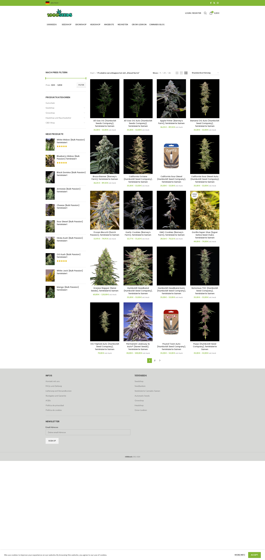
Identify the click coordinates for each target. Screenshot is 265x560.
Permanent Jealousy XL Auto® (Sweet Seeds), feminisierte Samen (138, 346)
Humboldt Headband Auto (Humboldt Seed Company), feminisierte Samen (171, 291)
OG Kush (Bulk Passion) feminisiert (69, 256)
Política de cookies (54, 410)
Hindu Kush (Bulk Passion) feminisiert (70, 239)
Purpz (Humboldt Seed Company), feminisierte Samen (205, 346)
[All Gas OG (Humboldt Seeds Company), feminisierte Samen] (104, 98)
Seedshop (50, 108)
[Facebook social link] (210, 3)
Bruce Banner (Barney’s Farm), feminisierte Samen (105, 178)
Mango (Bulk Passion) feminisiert (68, 288)
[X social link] (214, 3)
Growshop (50, 113)
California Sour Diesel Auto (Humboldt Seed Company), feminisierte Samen (204, 179)
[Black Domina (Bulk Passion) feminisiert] (50, 177)
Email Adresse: (52, 427)
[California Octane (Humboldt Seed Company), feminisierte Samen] (138, 154)
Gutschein (50, 103)
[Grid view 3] (181, 73)
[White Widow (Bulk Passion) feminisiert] (50, 144)
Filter (81, 85)
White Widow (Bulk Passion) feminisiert (71, 141)
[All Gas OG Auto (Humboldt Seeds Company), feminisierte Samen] (138, 98)
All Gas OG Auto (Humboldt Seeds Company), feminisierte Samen (138, 123)
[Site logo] (63, 13)
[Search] (205, 13)
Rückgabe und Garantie (56, 396)
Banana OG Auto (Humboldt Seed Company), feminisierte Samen (204, 123)
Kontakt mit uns (53, 381)
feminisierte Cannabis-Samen (147, 391)
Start (92, 73)
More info (240, 555)
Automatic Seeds (142, 396)
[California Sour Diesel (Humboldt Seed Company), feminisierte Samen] (171, 154)
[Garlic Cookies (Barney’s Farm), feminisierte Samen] (138, 210)
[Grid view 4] (185, 73)
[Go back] (100, 43)
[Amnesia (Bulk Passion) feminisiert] (50, 194)
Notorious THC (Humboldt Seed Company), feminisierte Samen (205, 291)
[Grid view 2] (177, 73)
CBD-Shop (50, 122)
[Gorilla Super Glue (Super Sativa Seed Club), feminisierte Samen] (204, 210)
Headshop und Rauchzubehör (58, 118)
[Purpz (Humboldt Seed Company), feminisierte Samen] (204, 321)
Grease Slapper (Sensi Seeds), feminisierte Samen (104, 289)
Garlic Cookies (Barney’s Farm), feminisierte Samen (138, 233)
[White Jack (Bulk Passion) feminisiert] (50, 275)
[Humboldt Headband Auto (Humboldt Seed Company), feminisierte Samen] (171, 266)
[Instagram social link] (217, 3)
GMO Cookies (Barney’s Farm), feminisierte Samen (171, 233)
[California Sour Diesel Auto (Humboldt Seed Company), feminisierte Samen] (204, 154)
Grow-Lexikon (141, 410)
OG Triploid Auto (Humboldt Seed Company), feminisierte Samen (104, 346)
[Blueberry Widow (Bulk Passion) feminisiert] (50, 161)
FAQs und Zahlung (54, 386)
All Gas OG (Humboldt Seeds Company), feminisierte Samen (104, 123)
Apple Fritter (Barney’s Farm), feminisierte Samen (171, 122)
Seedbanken (140, 386)
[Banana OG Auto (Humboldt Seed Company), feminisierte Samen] (204, 98)
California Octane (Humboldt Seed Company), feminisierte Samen (138, 179)
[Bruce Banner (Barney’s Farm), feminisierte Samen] (104, 154)
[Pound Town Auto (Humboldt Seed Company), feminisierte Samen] (171, 321)
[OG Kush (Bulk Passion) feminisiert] (50, 259)
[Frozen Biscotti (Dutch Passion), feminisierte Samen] (104, 210)
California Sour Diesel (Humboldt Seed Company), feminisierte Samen (171, 179)
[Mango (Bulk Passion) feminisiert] (50, 292)
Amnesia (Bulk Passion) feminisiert (69, 190)
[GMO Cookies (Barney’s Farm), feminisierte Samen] (171, 210)
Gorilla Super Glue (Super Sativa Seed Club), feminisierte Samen (205, 235)
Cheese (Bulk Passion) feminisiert (68, 206)
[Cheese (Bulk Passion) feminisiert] (50, 210)
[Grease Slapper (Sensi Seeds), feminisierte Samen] (104, 266)
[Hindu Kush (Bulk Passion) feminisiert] (50, 243)
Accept (254, 555)
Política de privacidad (55, 405)
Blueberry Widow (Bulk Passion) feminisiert (68, 157)
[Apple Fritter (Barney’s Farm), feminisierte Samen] (171, 98)
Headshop (139, 405)
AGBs (48, 400)
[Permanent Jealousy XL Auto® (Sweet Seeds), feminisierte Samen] (138, 321)
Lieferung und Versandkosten (59, 391)
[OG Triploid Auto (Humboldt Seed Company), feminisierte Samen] (104, 321)
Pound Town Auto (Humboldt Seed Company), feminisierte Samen (171, 346)
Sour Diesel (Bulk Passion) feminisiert (70, 223)
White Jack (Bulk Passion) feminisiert (70, 272)
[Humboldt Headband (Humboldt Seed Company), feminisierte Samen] (138, 266)
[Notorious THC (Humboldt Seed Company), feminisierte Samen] (204, 266)
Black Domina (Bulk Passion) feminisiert (71, 174)
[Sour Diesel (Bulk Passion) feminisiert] (50, 226)
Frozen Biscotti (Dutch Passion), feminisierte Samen (104, 233)
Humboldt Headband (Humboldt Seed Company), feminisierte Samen (138, 291)
